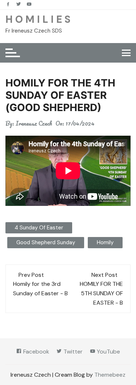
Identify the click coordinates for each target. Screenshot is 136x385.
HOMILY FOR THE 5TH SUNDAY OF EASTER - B (101, 293)
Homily (105, 242)
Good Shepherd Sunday (45, 242)
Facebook (35, 351)
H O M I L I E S (37, 19)
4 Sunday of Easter (39, 227)
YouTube (107, 351)
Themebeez (109, 374)
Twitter (72, 351)
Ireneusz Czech (34, 123)
